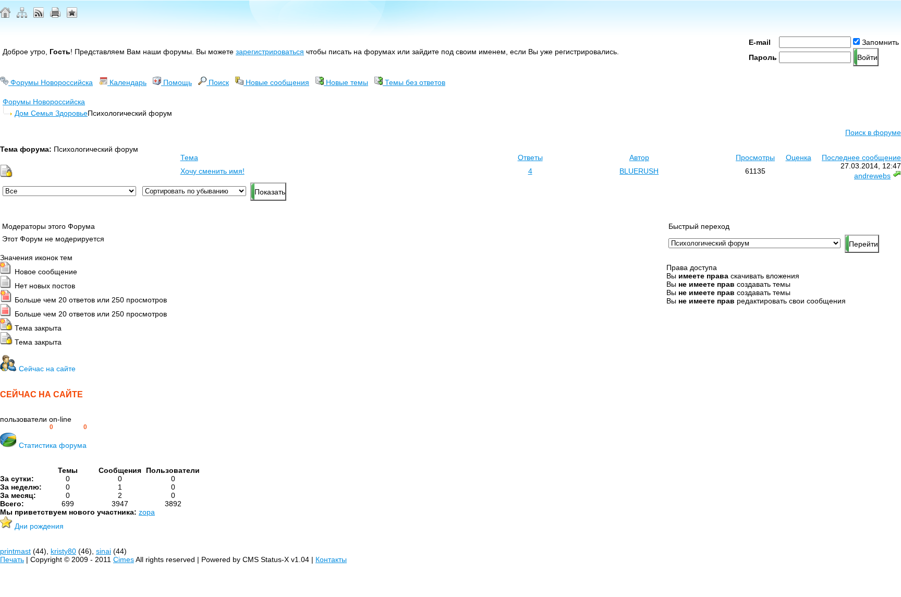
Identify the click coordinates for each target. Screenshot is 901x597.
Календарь (127, 82)
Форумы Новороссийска (50, 82)
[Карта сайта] (22, 15)
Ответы (530, 157)
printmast (15, 551)
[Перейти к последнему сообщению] (897, 176)
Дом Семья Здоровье (51, 113)
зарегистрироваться (270, 51)
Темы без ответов (414, 82)
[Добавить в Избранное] (72, 15)
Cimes (123, 559)
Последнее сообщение (861, 157)
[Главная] (5, 15)
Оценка (798, 157)
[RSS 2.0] (38, 15)
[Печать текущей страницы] (55, 15)
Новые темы (346, 82)
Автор (639, 157)
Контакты (331, 559)
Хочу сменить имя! (212, 171)
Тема (189, 157)
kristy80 (63, 551)
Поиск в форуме (873, 132)
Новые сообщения (276, 82)
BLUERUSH (639, 171)
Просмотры (755, 157)
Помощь (176, 82)
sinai (103, 551)
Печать (12, 559)
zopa (147, 512)
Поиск (217, 82)
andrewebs (872, 176)
